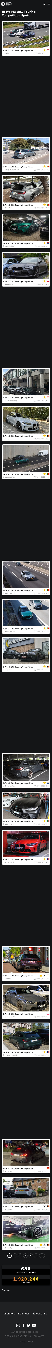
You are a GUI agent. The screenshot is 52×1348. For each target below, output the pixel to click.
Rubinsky (8, 1248)
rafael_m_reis (10, 477)
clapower (8, 670)
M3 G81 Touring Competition (20, 50)
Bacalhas (8, 208)
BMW (5, 50)
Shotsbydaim (10, 246)
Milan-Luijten (10, 786)
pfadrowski (9, 285)
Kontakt (23, 1313)
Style (7, 54)
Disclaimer (26, 1341)
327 (41, 1255)
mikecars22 (9, 824)
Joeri (7, 439)
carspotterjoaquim (12, 170)
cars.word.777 (10, 1017)
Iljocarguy (8, 1210)
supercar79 (9, 862)
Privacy (39, 1336)
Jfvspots (8, 979)
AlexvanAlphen (11, 401)
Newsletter (40, 1313)
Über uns (9, 1313)
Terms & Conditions (18, 1336)
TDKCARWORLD (11, 1055)
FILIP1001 (8, 1171)
